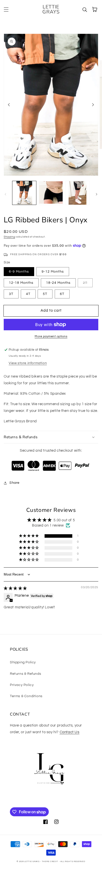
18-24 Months (58, 283)
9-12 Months (53, 271)
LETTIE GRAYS (31, 861)
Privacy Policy (22, 685)
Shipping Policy (23, 662)
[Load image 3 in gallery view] (77, 193)
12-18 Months (21, 283)
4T (28, 294)
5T (45, 294)
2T (85, 283)
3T (11, 294)
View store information (28, 363)
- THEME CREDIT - (50, 861)
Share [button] (14, 482)
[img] (15, 588)
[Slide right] (93, 105)
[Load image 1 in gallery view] (24, 193)
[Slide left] (9, 105)
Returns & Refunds (25, 674)
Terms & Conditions (26, 696)
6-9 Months (19, 271)
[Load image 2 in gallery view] (51, 193)
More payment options (51, 336)
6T (62, 294)
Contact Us (69, 732)
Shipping (9, 237)
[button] (6, 9)
